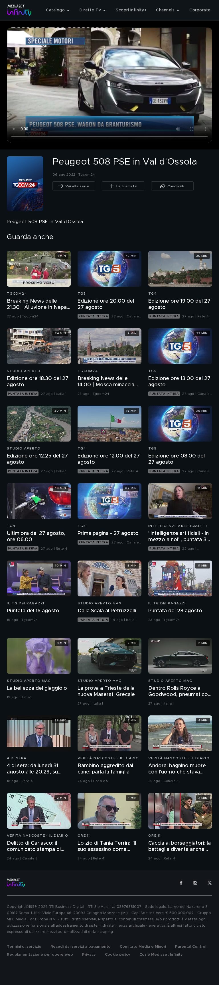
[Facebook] (181, 882)
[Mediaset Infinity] (19, 10)
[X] (209, 882)
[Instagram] (195, 882)
